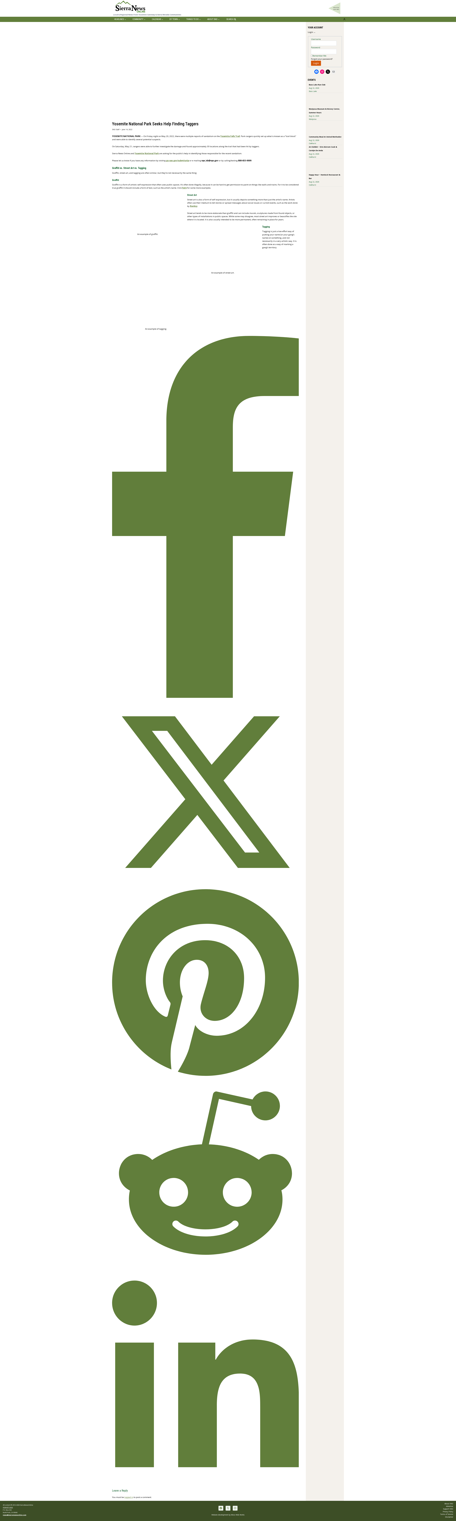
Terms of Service (446, 1514)
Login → (312, 32)
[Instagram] (235, 1508)
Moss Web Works (238, 1515)
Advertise (449, 1506)
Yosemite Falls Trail (230, 136)
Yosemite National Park (147, 153)
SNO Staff (115, 129)
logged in (128, 1497)
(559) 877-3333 (8, 1507)
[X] (228, 1508)
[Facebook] (220, 1508)
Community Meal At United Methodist (325, 137)
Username (316, 39)
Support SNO (448, 1509)
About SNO (448, 1503)
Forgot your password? (322, 59)
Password (315, 47)
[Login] (344, 19)
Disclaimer (449, 1517)
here (184, 187)
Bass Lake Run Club (317, 85)
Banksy (193, 206)
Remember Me (319, 55)
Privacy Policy (448, 1511)
